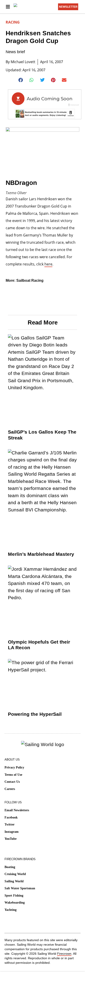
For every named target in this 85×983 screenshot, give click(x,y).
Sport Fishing (14, 895)
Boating (10, 867)
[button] (21, 80)
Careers (10, 789)
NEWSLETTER (68, 6)
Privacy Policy (14, 767)
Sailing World (14, 881)
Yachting (11, 909)
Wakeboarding (15, 902)
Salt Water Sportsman (20, 888)
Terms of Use (13, 774)
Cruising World (15, 874)
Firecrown (64, 953)
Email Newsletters (17, 810)
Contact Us (12, 781)
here (48, 264)
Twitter (10, 824)
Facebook (11, 817)
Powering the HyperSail (35, 714)
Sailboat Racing (30, 280)
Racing (13, 22)
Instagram (12, 831)
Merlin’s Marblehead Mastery (41, 554)
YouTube (11, 838)
